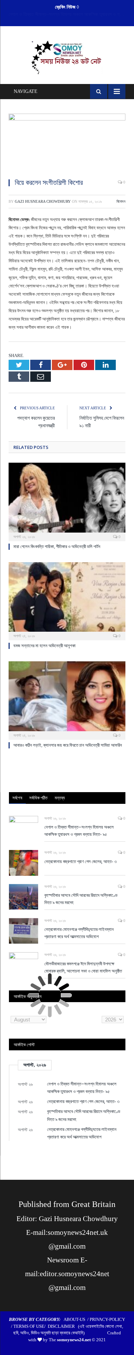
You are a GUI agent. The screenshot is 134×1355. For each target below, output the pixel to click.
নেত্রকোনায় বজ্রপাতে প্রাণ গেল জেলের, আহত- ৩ (65, 14)
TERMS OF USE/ (30, 1326)
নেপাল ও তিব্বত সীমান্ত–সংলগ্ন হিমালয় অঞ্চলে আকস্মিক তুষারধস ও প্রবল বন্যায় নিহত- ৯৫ (79, 830)
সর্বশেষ (17, 798)
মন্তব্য (60, 798)
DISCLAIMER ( (63, 1326)
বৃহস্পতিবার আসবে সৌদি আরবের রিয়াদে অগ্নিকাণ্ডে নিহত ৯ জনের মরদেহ (81, 898)
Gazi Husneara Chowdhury (43, 201)
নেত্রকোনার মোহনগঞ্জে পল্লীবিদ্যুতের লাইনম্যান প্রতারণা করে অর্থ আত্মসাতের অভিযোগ (79, 932)
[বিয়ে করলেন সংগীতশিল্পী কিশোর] (67, 143)
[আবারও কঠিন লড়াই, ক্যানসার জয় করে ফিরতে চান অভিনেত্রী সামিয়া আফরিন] (67, 699)
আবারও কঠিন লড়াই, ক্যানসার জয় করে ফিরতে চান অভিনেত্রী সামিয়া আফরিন (67, 745)
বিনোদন (120, 201)
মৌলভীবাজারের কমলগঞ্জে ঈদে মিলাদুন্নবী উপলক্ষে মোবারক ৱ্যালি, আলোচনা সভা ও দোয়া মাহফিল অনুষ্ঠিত (83, 967)
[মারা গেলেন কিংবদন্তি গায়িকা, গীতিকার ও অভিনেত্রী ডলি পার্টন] (67, 501)
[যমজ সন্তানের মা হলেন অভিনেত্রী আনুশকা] (67, 600)
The (70, 1339)
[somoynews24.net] (67, 56)
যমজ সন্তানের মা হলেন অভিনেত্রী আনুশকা (44, 645)
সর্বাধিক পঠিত (38, 798)
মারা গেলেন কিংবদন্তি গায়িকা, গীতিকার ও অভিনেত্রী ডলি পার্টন (56, 546)
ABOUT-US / (77, 1319)
